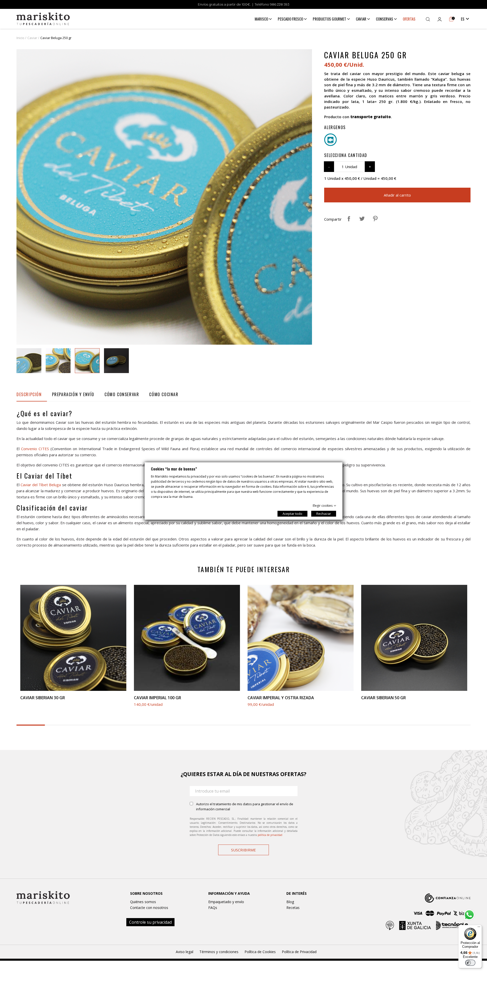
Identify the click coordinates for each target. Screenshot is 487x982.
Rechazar (323, 513)
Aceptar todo (292, 513)
